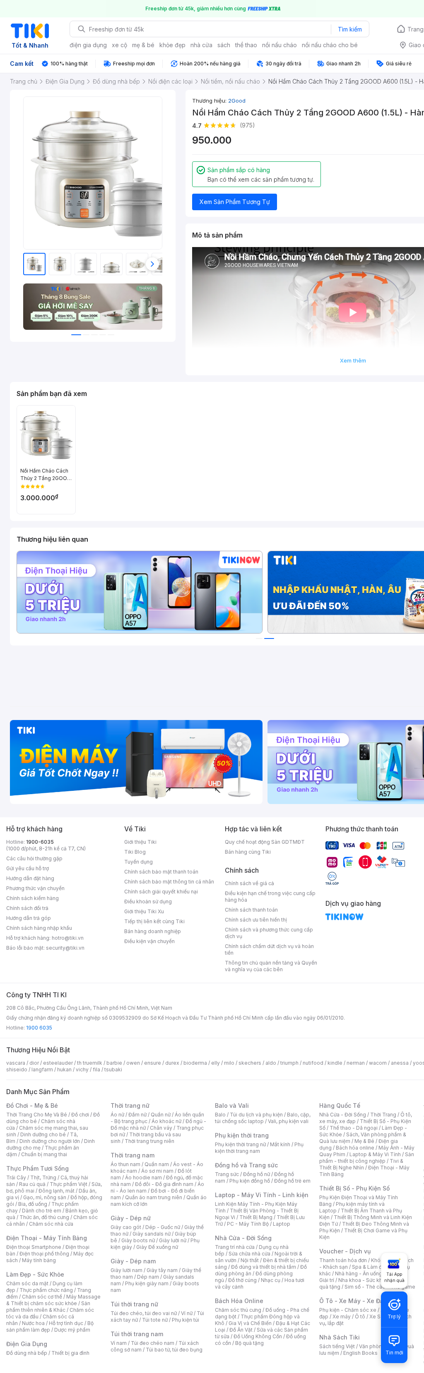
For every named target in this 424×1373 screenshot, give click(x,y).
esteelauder (58, 1063)
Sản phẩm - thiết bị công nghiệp (366, 1157)
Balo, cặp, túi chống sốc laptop (263, 1117)
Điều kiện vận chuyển (149, 941)
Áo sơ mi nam (157, 1171)
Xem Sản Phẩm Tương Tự (235, 201)
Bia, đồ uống (32, 1204)
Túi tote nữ (155, 1320)
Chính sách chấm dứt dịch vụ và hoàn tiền (269, 949)
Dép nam (148, 1277)
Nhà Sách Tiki (339, 1337)
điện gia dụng (88, 44)
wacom (378, 1063)
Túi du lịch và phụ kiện (256, 1114)
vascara (15, 1063)
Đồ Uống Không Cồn (258, 1336)
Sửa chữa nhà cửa (249, 1254)
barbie (114, 1063)
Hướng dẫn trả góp (28, 918)
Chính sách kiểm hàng (32, 898)
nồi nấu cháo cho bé (330, 44)
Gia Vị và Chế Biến (250, 1323)
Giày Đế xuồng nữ (157, 1247)
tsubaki (113, 1069)
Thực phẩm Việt (68, 1184)
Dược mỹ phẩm (72, 1330)
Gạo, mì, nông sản (44, 1197)
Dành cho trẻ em (41, 1210)
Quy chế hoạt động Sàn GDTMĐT (265, 842)
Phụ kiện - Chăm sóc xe (347, 1310)
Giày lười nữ (172, 1240)
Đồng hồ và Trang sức (246, 1165)
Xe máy (341, 1316)
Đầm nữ (137, 1114)
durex (172, 1063)
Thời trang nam (132, 1155)
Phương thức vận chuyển (35, 888)
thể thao (246, 44)
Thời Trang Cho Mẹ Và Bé (36, 1114)
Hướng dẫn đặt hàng (30, 878)
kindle (335, 1063)
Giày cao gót (126, 1227)
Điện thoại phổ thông (44, 1254)
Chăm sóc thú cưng (238, 1310)
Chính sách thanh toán (251, 910)
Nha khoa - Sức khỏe (363, 1280)
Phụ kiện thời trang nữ (240, 1144)
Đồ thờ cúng (242, 1280)
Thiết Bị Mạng (255, 1217)
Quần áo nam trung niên (153, 1197)
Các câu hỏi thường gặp (34, 858)
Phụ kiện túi (185, 1320)
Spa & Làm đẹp (370, 1267)
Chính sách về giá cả (249, 883)
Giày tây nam (162, 1270)
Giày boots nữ (138, 1240)
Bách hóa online (355, 1148)
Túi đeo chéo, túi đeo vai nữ (144, 1313)
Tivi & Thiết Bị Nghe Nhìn (361, 1164)
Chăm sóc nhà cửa (51, 1224)
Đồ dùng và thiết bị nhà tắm (263, 1267)
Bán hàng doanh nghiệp (152, 931)
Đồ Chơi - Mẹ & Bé (32, 1105)
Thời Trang (383, 1114)
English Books (360, 1353)
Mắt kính (280, 1144)
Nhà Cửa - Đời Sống (243, 1237)
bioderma (195, 1063)
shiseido (16, 1069)
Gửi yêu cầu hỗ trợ (27, 868)
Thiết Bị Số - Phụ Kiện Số (354, 1188)
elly (215, 1063)
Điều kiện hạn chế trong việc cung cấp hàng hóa (270, 896)
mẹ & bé (143, 44)
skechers (249, 1063)
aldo (270, 1063)
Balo (220, 1114)
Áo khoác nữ (166, 1121)
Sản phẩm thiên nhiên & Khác (48, 1306)
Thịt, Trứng (43, 1177)
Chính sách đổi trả (27, 908)
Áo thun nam (125, 1164)
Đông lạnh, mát (57, 1191)
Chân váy (161, 1128)
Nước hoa (33, 1323)
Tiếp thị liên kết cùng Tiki (154, 921)
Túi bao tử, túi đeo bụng (174, 1350)
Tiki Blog (135, 852)
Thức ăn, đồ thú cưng (44, 1217)
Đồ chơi (80, 1114)
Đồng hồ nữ (256, 1174)
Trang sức (227, 1174)
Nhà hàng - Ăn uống (358, 1273)
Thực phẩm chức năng (46, 1290)
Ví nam (119, 1343)
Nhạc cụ (270, 1280)
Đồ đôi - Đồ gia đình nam (164, 1184)
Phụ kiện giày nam (147, 1283)
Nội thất (250, 1260)
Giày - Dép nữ (131, 1218)
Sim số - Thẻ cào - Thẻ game (379, 1287)
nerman (356, 1063)
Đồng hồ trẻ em (292, 1181)
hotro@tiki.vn (68, 938)
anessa (400, 1063)
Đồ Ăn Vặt (241, 1330)
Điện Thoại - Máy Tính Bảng (46, 1237)
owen (133, 1063)
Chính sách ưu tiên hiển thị (256, 920)
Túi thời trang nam (137, 1333)
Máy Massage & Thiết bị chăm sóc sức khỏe (53, 1300)
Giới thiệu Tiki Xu (144, 911)
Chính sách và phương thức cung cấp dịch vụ (269, 933)
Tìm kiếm (350, 29)
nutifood (313, 1063)
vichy (82, 1069)
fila (96, 1069)
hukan (64, 1069)
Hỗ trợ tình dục (66, 1323)
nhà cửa (201, 44)
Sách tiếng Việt (337, 1346)
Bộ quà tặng (249, 1343)
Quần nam (157, 1164)
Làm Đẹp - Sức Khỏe (35, 1274)
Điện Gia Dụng (26, 1343)
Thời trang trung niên (149, 1141)
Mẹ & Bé (364, 1141)
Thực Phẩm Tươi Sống (37, 1168)
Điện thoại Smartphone (33, 1247)
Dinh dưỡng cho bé (43, 1134)
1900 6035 (39, 1028)
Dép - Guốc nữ (162, 1227)
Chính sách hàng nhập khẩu (39, 928)
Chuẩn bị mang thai (44, 1154)
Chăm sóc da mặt (27, 1283)
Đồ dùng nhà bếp (26, 1353)
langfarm (42, 1069)
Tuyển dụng (138, 862)
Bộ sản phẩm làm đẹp (50, 1326)
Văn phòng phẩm (379, 1346)
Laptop (281, 1224)
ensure (152, 1063)
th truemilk (89, 1063)
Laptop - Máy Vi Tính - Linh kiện (261, 1194)
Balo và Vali (232, 1105)
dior (34, 1063)
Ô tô (360, 1316)
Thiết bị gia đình (70, 1353)
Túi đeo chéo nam (152, 1343)
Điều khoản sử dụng (148, 901)
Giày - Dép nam (133, 1261)
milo (229, 1063)
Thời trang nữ (130, 1105)
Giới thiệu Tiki (140, 842)
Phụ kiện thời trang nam (259, 1147)
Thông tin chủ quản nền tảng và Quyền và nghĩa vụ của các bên (271, 966)
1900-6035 (40, 842)
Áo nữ (117, 1114)
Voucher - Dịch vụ (345, 1251)
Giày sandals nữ (151, 1234)
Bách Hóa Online (239, 1300)
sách (223, 44)
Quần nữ (161, 1114)
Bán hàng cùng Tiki (248, 852)
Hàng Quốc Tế (339, 1105)
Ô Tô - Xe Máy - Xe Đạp (353, 1300)
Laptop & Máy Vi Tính (375, 1154)
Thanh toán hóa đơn (343, 1260)
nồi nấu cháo (279, 44)
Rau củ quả (32, 1184)
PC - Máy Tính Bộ (248, 1224)
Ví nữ (187, 1313)
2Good (237, 100)
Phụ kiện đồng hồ (249, 1181)
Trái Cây (16, 1177)
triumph (289, 1063)
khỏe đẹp (172, 44)
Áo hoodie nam (143, 1177)
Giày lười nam (126, 1270)
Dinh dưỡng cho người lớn (49, 1141)
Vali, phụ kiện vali (288, 1121)
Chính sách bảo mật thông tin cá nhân (169, 882)
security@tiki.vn (65, 948)
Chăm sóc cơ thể (42, 1297)
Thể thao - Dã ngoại (354, 1128)
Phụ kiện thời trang (242, 1135)
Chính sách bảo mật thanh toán (161, 872)
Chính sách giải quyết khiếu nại (161, 891)
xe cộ (119, 44)
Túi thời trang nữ (134, 1304)
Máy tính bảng (39, 1260)
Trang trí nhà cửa (235, 1247)
